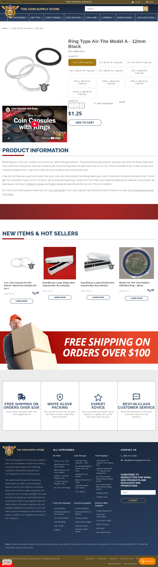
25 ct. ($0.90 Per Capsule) (111, 70)
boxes (40, 184)
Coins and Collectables (101, 515)
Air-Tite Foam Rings (62, 488)
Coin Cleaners (59, 508)
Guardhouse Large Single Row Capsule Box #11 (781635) (58, 284)
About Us (90, 558)
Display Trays (101, 497)
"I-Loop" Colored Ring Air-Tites (61, 482)
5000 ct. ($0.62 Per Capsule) (139, 82)
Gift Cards (100, 528)
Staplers (57, 530)
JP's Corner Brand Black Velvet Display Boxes (104, 478)
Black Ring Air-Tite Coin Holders (61, 465)
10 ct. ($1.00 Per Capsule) (139, 62)
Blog (138, 558)
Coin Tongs (58, 526)
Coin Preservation (61, 518)
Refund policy (114, 563)
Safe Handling (59, 522)
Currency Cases (81, 526)
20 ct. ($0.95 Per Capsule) (82, 70)
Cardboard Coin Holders (81, 475)
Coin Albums (80, 492)
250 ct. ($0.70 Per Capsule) (82, 82)
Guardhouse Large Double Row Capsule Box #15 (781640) (97, 284)
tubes (52, 184)
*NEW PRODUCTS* (104, 511)
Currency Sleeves (82, 508)
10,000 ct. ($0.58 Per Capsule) (82, 92)
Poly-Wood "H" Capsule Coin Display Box (104, 462)
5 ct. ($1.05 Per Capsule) (110, 62)
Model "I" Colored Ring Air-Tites (61, 477)
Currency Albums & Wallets (83, 513)
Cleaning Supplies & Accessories (62, 513)
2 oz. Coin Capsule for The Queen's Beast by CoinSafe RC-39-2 (20, 285)
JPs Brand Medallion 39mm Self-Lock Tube (83, 468)
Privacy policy (130, 563)
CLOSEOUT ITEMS (103, 520)
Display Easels (102, 493)
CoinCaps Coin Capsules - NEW (81, 461)
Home (4, 28)
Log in (137, 2)
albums (31, 184)
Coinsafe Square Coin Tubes (82, 486)
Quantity (73, 101)
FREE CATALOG (102, 524)
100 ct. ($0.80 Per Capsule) (139, 71)
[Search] (145, 8)
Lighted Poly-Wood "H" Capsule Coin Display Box (104, 470)
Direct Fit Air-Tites (61, 461)
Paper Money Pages (83, 522)
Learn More (21, 301)
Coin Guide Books (103, 532)
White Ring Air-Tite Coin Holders (61, 471)
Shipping (102, 558)
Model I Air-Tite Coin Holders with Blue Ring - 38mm (134, 284)
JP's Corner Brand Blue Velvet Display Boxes (104, 486)
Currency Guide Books (81, 530)
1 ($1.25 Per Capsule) (82, 62)
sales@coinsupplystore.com (137, 460)
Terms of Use (126, 558)
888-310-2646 (130, 456)
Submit (133, 500)
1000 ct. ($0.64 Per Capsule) (111, 82)
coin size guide (56, 190)
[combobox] (116, 8)
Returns (113, 558)
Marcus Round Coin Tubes (83, 481)
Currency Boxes (81, 518)
